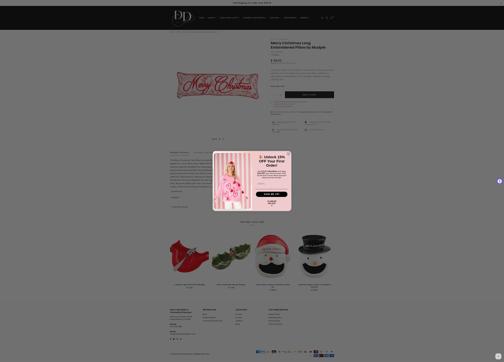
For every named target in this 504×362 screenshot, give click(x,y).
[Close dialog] (288, 153)
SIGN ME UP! (272, 194)
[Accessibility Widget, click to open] (500, 181)
